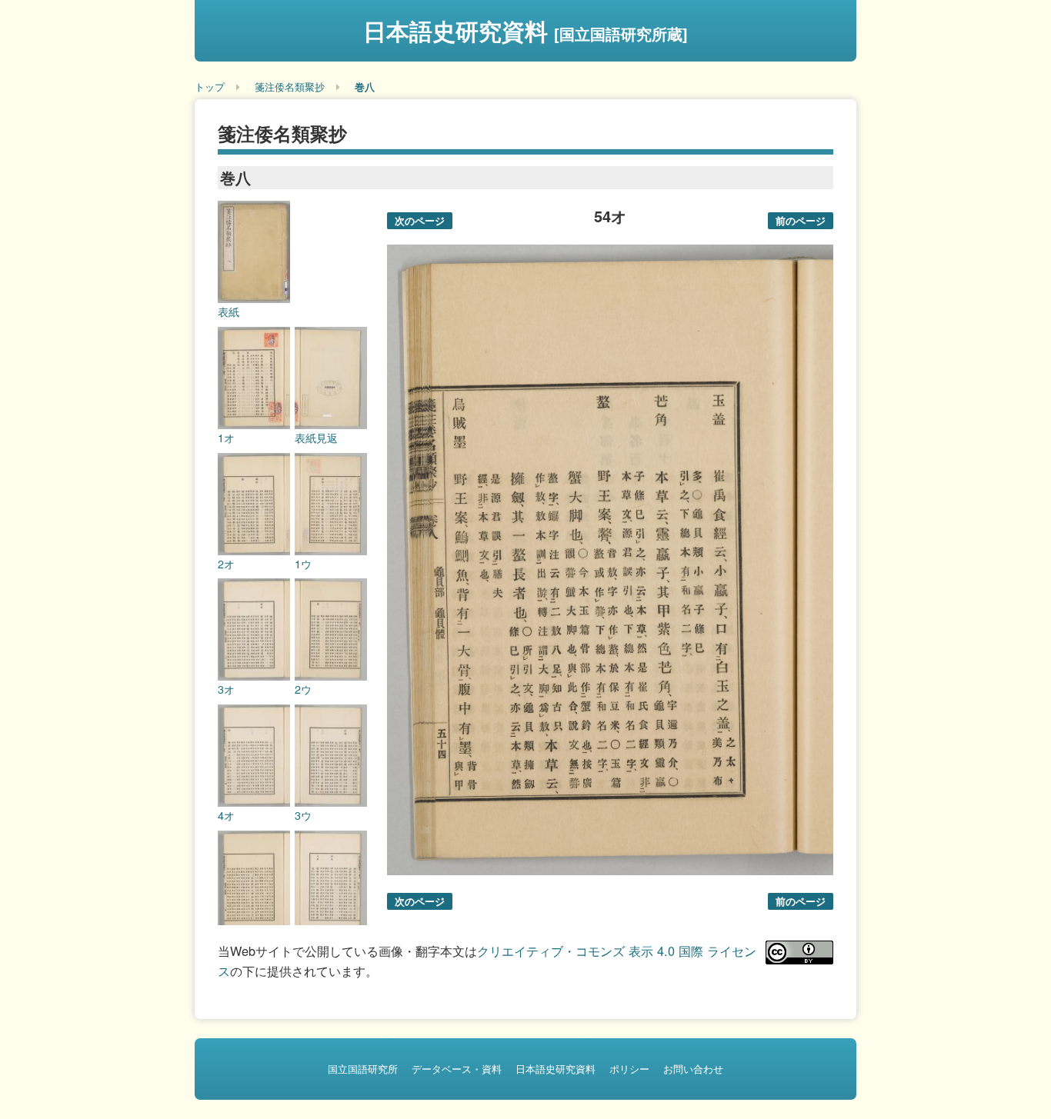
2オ (226, 563)
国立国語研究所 (363, 1068)
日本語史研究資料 (525, 30)
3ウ (303, 815)
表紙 (228, 311)
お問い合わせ (693, 1068)
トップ (210, 86)
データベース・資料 (457, 1068)
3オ (226, 689)
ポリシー (629, 1068)
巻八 (365, 86)
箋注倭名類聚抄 (290, 86)
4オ (226, 815)
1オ (226, 437)
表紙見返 (316, 437)
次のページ (420, 220)
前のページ (801, 220)
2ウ (303, 689)
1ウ (303, 563)
